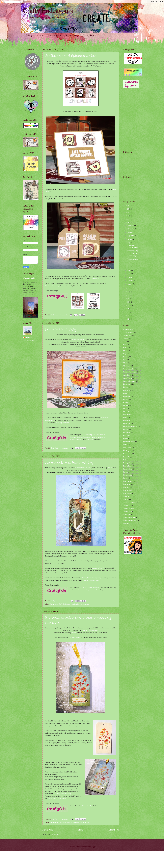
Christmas (126, 366)
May (129, 270)
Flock (125, 393)
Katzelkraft (126, 432)
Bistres (125, 348)
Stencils (86, 604)
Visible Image (127, 511)
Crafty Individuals (129, 381)
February (131, 280)
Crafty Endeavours (48, 10)
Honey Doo (126, 423)
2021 (127, 223)
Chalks (125, 363)
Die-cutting (126, 384)
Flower (125, 399)
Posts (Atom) (55, 834)
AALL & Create (128, 332)
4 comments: (64, 315)
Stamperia (126, 484)
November (131, 229)
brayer (125, 354)
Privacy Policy (89, 35)
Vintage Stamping (129, 508)
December (131, 225)
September (131, 236)
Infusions (126, 429)
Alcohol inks (127, 335)
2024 (127, 212)
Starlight (126, 496)
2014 (127, 309)
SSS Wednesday (87, 435)
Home (81, 829)
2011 (127, 319)
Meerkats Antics (29, 278)
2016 (127, 302)
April (129, 274)
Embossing (66, 604)
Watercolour (127, 514)
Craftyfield (28, 338)
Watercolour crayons (129, 517)
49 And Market (128, 329)
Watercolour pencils (129, 520)
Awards (40, 35)
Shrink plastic (127, 475)
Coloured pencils (128, 369)
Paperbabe (79, 439)
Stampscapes (127, 493)
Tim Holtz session (74, 637)
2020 (127, 288)
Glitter (125, 417)
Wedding (126, 523)
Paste (125, 460)
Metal (125, 445)
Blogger (93, 847)
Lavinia (125, 439)
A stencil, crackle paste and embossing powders (134, 261)
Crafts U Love (127, 378)
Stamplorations (128, 490)
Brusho (125, 357)
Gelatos (125, 408)
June (129, 267)
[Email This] (75, 315)
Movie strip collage (78, 339)
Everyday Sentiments (63, 422)
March (130, 277)
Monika (110, 468)
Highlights (126, 420)
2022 (127, 219)
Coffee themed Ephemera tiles (70, 55)
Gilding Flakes (127, 414)
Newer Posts (47, 829)
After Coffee (94, 278)
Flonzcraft (126, 396)
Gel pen (125, 405)
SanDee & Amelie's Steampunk (90, 587)
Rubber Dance (127, 466)
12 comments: (64, 819)
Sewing (125, 472)
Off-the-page (127, 451)
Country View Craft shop (91, 580)
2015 (127, 305)
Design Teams (54, 35)
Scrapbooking (72, 35)
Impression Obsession (130, 426)
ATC (124, 342)
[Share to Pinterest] (84, 315)
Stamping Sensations (83, 437)
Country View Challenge (83, 468)
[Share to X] (80, 315)
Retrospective (127, 463)
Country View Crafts (56, 604)
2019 (127, 292)
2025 (127, 209)
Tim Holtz (126, 505)
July (129, 242)
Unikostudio (90, 439)
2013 (127, 312)
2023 (127, 216)
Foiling (125, 402)
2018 (127, 295)
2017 (127, 298)
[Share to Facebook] (82, 315)
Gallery (29, 35)
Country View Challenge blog (91, 578)
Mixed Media (75, 604)
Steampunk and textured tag (69, 462)
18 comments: (64, 601)
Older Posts (114, 829)
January (130, 284)
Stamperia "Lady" (98, 568)
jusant (81, 847)
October (130, 232)
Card (124, 360)
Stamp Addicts (127, 481)
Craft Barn (126, 375)
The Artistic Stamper (129, 502)
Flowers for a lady (60, 329)
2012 (127, 316)
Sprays (82, 604)
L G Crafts (126, 436)
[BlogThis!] (77, 315)
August (130, 239)
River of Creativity (83, 590)
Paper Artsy (127, 454)
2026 (127, 205)
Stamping (126, 487)
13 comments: (64, 448)
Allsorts (94, 437)
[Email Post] (71, 315)
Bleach (125, 351)
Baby (125, 345)
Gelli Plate (126, 411)
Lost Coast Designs (129, 442)
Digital (125, 387)
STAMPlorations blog (52, 286)
